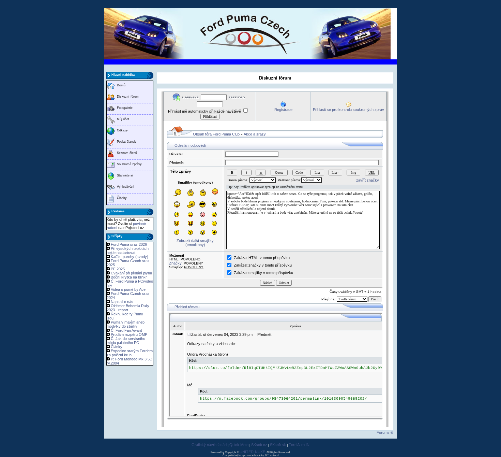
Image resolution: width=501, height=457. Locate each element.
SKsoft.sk (278, 445)
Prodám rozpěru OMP (129, 334)
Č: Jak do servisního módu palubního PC (126, 341)
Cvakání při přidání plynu (131, 273)
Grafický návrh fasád (209, 445)
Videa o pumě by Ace (128, 289)
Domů (121, 85)
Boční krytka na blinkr (129, 277)
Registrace (283, 110)
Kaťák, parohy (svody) (129, 257)
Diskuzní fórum (128, 96)
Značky (175, 263)
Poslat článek (126, 141)
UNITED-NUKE (252, 452)
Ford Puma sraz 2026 (129, 244)
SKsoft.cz (259, 445)
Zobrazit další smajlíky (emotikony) (195, 243)
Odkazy (122, 130)
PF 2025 (118, 269)
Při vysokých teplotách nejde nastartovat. (128, 250)
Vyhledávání (125, 186)
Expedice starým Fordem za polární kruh (130, 353)
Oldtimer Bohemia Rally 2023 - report (128, 308)
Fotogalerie (125, 108)
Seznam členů (127, 153)
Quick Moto (238, 445)
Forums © (385, 432)
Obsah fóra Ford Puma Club (216, 134)
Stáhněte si (125, 175)
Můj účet (123, 119)
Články (122, 198)
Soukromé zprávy (129, 164)
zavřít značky (367, 180)
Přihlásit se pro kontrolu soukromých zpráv (348, 110)
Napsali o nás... (123, 302)
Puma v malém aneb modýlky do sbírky (126, 324)
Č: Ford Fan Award (126, 330)
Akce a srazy (255, 134)
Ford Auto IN (299, 445)
